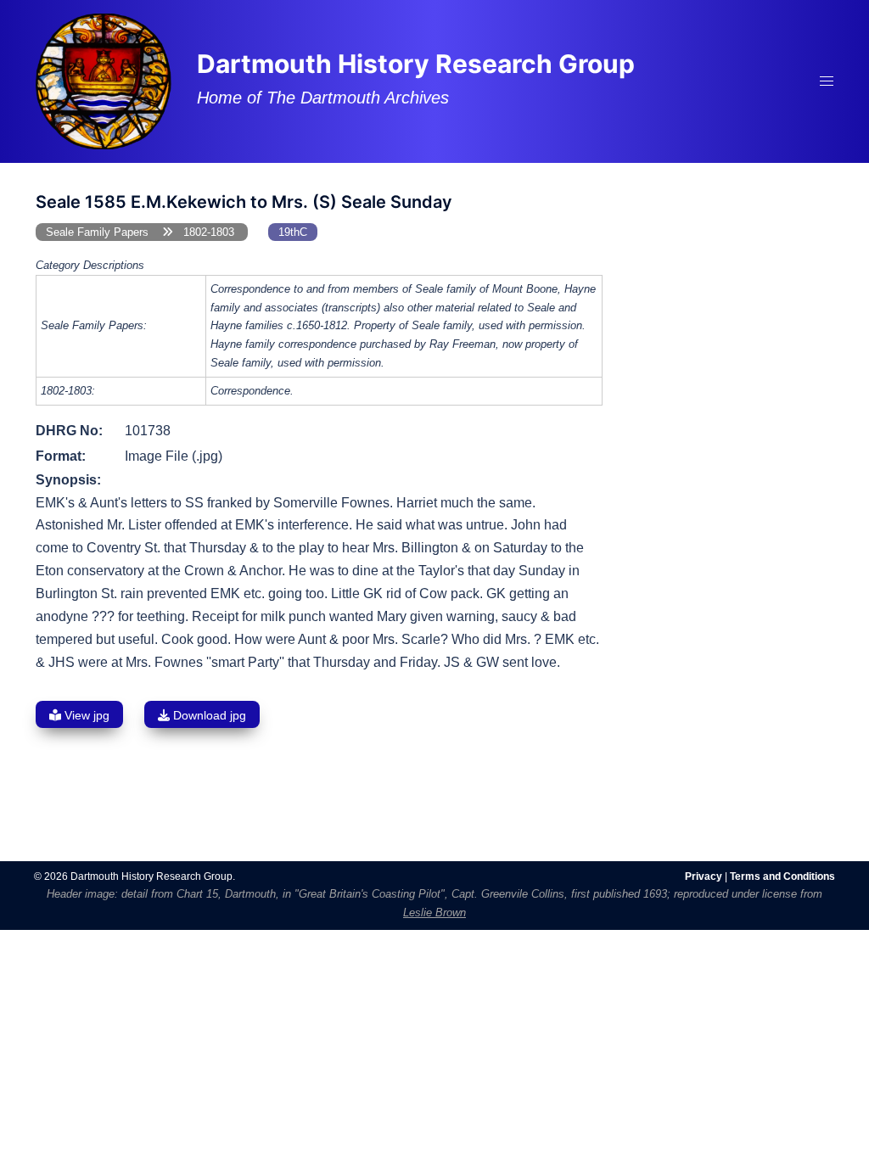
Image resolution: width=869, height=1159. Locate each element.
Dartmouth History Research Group (416, 63)
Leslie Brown (434, 912)
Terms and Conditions (782, 876)
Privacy (703, 876)
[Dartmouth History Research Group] (103, 80)
